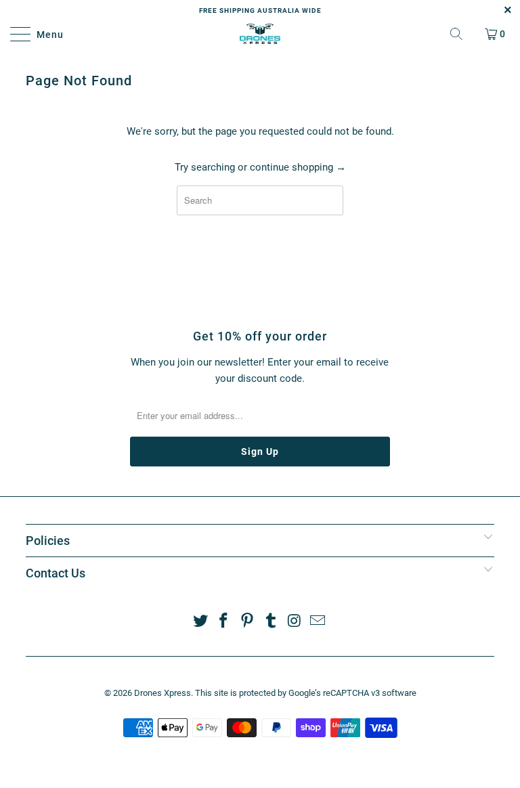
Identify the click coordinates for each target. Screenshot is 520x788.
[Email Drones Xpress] (318, 621)
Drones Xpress (162, 693)
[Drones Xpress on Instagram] (294, 621)
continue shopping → (298, 167)
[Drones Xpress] (260, 33)
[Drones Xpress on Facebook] (224, 621)
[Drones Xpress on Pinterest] (248, 621)
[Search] (456, 33)
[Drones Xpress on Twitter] (200, 621)
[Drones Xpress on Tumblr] (271, 621)
